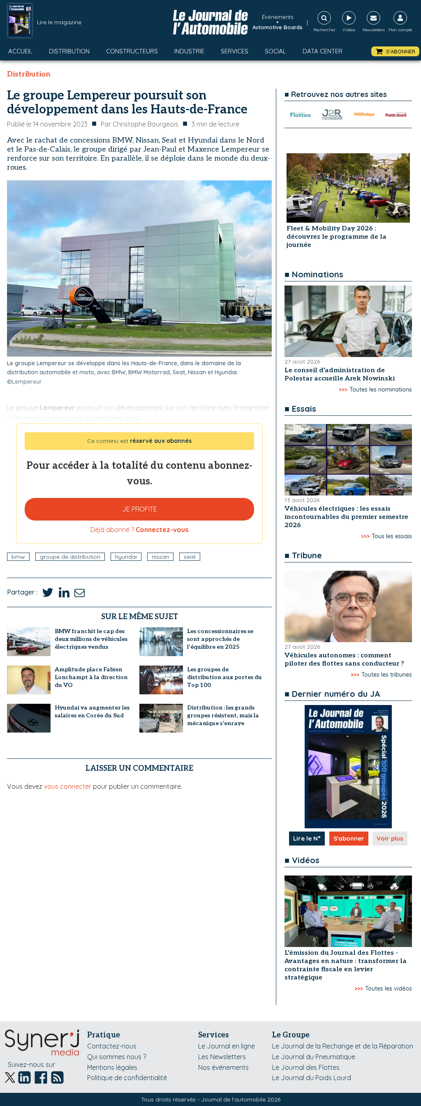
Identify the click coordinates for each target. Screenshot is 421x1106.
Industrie (189, 51)
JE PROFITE (139, 509)
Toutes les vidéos (388, 988)
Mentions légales (112, 1067)
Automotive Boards (277, 27)
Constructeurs (132, 51)
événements (277, 17)
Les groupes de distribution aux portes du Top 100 (224, 677)
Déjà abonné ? (139, 529)
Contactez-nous (111, 1046)
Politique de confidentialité (127, 1078)
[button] (395, 51)
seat (190, 556)
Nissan (160, 556)
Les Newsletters (222, 1057)
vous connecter (67, 786)
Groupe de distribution (70, 556)
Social (275, 51)
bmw (18, 556)
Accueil (20, 51)
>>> (343, 389)
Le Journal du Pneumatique (313, 1057)
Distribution (69, 51)
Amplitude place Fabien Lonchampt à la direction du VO (91, 677)
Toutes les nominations (380, 389)
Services (234, 51)
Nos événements (223, 1067)
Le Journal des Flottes (306, 1067)
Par (139, 124)
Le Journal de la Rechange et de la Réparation (342, 1046)
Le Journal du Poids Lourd (311, 1078)
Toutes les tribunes (386, 674)
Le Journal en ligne (226, 1046)
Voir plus (390, 838)
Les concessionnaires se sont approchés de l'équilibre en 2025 (220, 639)
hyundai (126, 556)
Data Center (322, 51)
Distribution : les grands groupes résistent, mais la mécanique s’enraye (223, 715)
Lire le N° (307, 838)
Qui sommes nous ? (116, 1057)
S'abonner (348, 838)
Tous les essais (392, 536)
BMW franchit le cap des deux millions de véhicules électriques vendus (91, 639)
